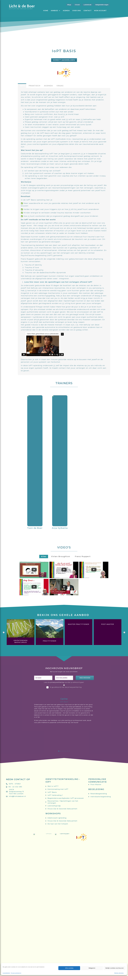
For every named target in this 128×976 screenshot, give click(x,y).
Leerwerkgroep (110, 624)
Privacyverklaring (16, 973)
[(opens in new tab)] (43, 899)
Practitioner (22, 641)
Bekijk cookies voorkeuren (114, 968)
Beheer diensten (119, 973)
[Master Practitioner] (52, 620)
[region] (64, 27)
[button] (64, 60)
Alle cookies (69, 968)
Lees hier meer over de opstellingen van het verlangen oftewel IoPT (58, 282)
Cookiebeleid (6, 973)
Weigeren (92, 968)
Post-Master (80, 624)
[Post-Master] (81, 620)
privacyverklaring (57, 682)
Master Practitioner (51, 624)
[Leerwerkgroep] (110, 620)
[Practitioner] (23, 628)
